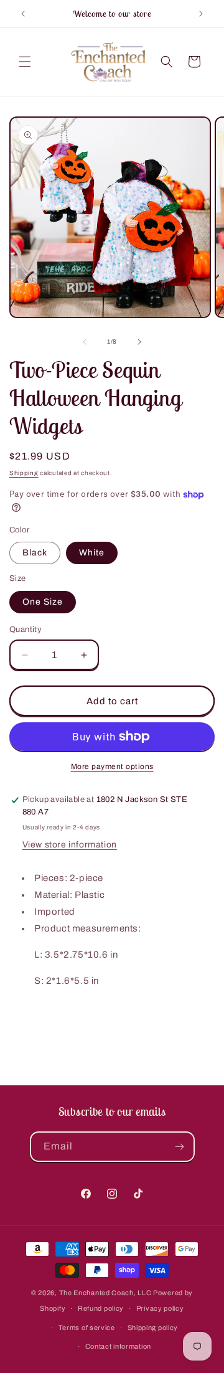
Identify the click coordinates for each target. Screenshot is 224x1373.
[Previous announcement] (23, 13)
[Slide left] (84, 342)
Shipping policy (153, 1327)
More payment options (112, 766)
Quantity (25, 629)
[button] (25, 61)
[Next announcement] (201, 13)
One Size (42, 601)
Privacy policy (160, 1308)
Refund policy (101, 1308)
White (92, 552)
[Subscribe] (180, 1146)
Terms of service (86, 1327)
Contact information (118, 1346)
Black (34, 552)
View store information (69, 844)
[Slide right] (139, 342)
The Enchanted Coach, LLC (105, 1292)
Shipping (24, 472)
